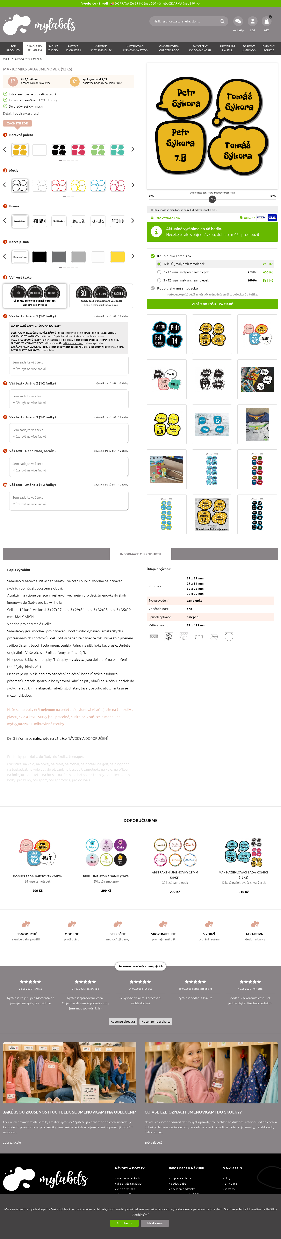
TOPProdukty (13, 48)
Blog (227, 1178)
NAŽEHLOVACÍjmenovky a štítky (135, 48)
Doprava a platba (181, 1178)
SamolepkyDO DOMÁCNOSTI (200, 48)
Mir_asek (257, 988)
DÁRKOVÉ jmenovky (249, 48)
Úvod (6, 58)
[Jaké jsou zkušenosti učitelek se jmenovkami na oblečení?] (69, 1072)
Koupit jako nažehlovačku (177, 288)
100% (212, 199)
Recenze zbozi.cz (123, 1021)
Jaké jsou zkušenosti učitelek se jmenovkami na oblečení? (69, 1112)
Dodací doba (178, 1183)
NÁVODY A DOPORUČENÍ (88, 738)
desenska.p (93, 988)
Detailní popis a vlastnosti (21, 113)
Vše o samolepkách (128, 1178)
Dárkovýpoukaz (268, 48)
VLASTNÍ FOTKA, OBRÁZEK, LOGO (169, 48)
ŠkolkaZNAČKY (53, 48)
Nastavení (155, 1223)
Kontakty (230, 1189)
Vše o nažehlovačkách (129, 1183)
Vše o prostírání (126, 1189)
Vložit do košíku (212, 304)
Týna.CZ (147, 988)
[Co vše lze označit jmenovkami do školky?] (211, 1072)
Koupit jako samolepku (175, 256)
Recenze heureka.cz (156, 1021)
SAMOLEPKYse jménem (34, 48)
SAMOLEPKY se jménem (28, 58)
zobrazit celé (12, 1142)
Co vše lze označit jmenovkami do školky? (193, 1112)
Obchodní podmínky (183, 1189)
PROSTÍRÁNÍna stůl (227, 48)
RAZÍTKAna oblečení (73, 48)
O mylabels (231, 1183)
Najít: (157, 21)
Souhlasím (124, 1223)
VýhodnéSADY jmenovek (100, 48)
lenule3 (38, 988)
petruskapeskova (202, 988)
